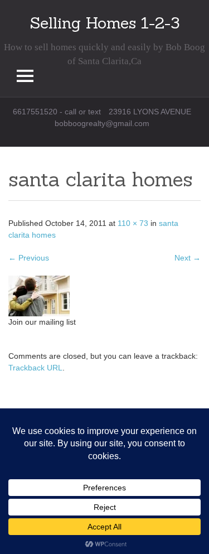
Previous (28, 257)
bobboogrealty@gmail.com (102, 123)
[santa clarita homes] (39, 295)
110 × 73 (133, 223)
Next (187, 257)
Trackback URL (35, 367)
